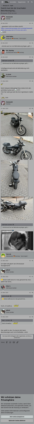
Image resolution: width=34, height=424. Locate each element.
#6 (32, 260)
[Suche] (32, 2)
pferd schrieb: (5, 296)
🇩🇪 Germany (15, 38)
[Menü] (2, 2)
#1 (32, 23)
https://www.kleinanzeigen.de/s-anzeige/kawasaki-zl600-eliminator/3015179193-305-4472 (17, 29)
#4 (32, 81)
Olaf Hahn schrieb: (7, 60)
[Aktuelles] (28, 2)
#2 (32, 43)
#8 (32, 292)
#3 (32, 57)
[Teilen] (30, 23)
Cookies (20, 404)
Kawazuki (4, 13)
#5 (32, 108)
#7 (32, 276)
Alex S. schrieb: (6, 320)
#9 (32, 317)
